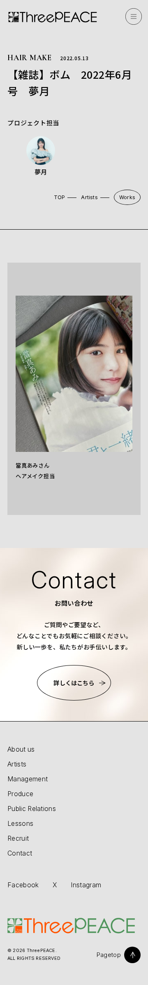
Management (27, 779)
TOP (59, 197)
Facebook (23, 885)
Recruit (18, 838)
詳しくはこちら (73, 682)
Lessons (20, 823)
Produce (20, 794)
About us (21, 749)
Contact (19, 853)
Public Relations (31, 809)
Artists (89, 197)
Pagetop (109, 955)
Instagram (86, 885)
